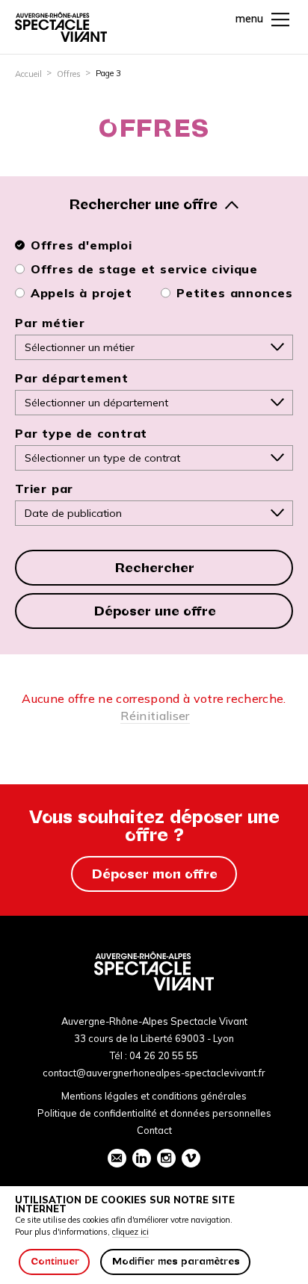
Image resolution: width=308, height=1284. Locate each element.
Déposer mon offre (155, 874)
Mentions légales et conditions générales (154, 1096)
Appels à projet (81, 292)
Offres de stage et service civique (144, 268)
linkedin (141, 1158)
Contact (154, 1130)
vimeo (191, 1158)
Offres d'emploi (81, 245)
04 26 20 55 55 (163, 1055)
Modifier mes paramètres (176, 1261)
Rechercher (154, 567)
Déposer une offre (155, 611)
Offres (69, 74)
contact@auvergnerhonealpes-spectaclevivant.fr (154, 1073)
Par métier (50, 322)
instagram (166, 1158)
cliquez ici (130, 1231)
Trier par (44, 488)
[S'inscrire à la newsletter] (117, 1158)
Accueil (28, 74)
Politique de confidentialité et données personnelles (154, 1113)
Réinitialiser (154, 715)
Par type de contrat (81, 433)
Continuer (55, 1261)
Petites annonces (234, 292)
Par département (72, 377)
